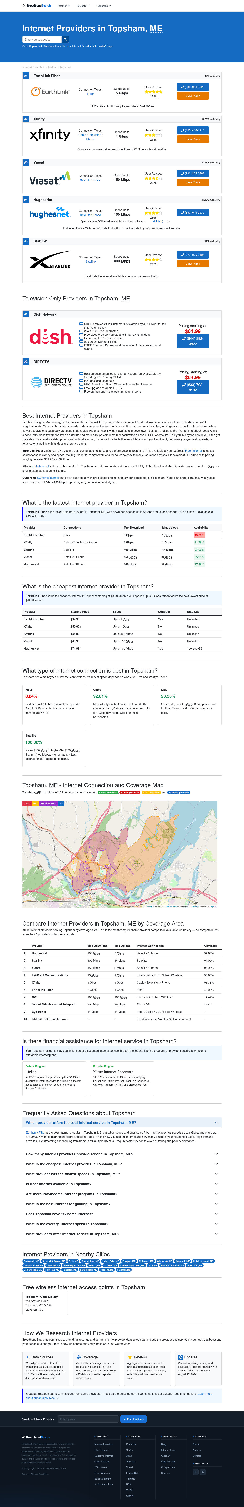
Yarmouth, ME (183, 1261)
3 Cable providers (130, 792)
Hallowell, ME (123, 1269)
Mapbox (213, 906)
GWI (34, 997)
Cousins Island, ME (33, 1265)
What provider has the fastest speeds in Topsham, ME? (73, 1173)
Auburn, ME (94, 1265)
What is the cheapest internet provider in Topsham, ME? (74, 1163)
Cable (82, 135)
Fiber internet (193, 450)
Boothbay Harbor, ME (74, 1265)
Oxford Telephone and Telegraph (54, 1004)
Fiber (90, 94)
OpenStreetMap (171, 906)
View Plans (193, 96)
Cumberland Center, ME (132, 1265)
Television (94, 135)
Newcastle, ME (194, 1265)
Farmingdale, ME (88, 1269)
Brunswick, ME (31, 1261)
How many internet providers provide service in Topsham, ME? (79, 1153)
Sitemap (165, 1473)
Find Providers (135, 1419)
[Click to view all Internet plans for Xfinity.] (50, 134)
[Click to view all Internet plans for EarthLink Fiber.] (50, 91)
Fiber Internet (101, 1450)
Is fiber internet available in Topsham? (58, 1183)
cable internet (40, 466)
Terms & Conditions (39, 1474)
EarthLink (131, 1444)
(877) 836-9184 (194, 255)
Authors (197, 1450)
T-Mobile (130, 1478)
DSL (35, 803)
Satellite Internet (102, 1478)
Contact (197, 1455)
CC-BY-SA (194, 906)
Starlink (29, 550)
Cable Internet (101, 1461)
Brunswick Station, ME (53, 1261)
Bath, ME (73, 1261)
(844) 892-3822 (194, 341)
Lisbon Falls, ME (110, 1261)
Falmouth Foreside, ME (172, 1265)
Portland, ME (107, 1269)
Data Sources (168, 1461)
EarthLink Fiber (34, 535)
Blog (163, 1444)
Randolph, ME (70, 1269)
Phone (90, 139)
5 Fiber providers (108, 792)
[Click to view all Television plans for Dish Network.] (51, 336)
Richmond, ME (146, 1261)
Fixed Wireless (49, 803)
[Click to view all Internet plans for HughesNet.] (50, 212)
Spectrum (131, 1461)
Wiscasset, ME (164, 1261)
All (61, 803)
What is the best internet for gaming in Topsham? (68, 1203)
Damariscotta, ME (33, 1269)
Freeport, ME (128, 1261)
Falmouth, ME (52, 1269)
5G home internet (48, 478)
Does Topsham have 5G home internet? (59, 1213)
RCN (128, 1484)
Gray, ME (152, 1265)
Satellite (85, 180)
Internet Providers (103, 1444)
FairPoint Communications (50, 975)
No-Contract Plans (103, 1484)
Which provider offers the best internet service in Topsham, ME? (81, 1122)
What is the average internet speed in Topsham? (67, 1223)
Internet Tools (168, 1450)
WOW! (129, 1490)
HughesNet (31, 564)
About (196, 1444)
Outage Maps (168, 1467)
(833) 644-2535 (194, 212)
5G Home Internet (103, 1455)
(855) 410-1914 (194, 130)
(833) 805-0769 (194, 173)
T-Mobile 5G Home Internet (50, 1019)
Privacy (25, 1474)
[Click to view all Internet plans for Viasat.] (50, 177)
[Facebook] (196, 1472)
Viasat (28, 557)
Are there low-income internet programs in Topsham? (71, 1193)
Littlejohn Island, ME (203, 1261)
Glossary (166, 1455)
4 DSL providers (151, 792)
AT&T (129, 1455)
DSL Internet (101, 1467)
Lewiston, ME (53, 1265)
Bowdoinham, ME (90, 1261)
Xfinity (28, 542)
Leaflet (149, 906)
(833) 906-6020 (194, 87)
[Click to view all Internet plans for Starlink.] (50, 259)
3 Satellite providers (179, 792)
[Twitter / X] (203, 1472)
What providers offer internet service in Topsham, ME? (72, 1233)
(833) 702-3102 (194, 387)
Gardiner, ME (110, 1265)
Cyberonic (39, 1012)
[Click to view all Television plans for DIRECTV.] (51, 382)
